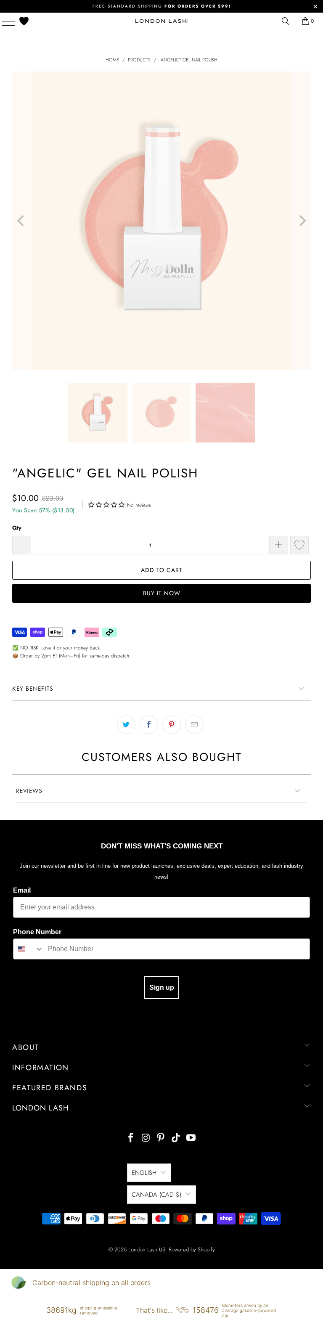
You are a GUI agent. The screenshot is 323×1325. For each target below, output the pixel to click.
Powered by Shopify (192, 1249)
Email (22, 890)
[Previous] (21, 221)
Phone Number (37, 931)
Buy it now (161, 593)
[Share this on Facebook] (149, 725)
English (144, 1172)
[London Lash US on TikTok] (176, 1138)
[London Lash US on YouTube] (191, 1138)
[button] (106, 504)
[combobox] (28, 949)
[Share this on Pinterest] (171, 725)
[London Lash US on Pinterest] (161, 1138)
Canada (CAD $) (156, 1194)
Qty (16, 528)
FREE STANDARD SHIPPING (162, 6)
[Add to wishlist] (299, 545)
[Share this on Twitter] (126, 725)
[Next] (301, 221)
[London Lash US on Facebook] (131, 1138)
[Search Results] (286, 21)
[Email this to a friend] (194, 725)
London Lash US (146, 1249)
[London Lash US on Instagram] (146, 1138)
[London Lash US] (161, 21)
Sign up (161, 987)
